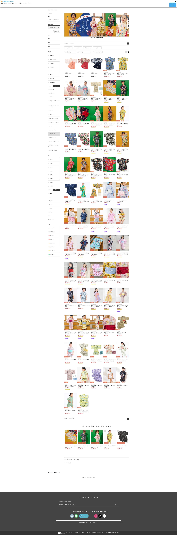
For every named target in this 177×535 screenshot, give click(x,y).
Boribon (51, 74)
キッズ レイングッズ (52, 129)
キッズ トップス (51, 93)
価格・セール (88, 47)
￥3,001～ (50, 212)
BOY (49, 38)
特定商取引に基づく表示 (79, 532)
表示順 (65, 52)
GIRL (49, 42)
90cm (51, 170)
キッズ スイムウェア (52, 137)
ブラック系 (52, 227)
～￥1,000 (50, 200)
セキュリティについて (88, 532)
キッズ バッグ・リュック (53, 118)
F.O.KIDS (52, 67)
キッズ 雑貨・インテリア (53, 150)
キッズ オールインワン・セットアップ (53, 101)
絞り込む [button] (56, 86)
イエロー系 (52, 250)
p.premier (52, 63)
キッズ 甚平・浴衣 (51, 133)
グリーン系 (52, 254)
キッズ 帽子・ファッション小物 (53, 146)
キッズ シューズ (51, 114)
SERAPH (52, 78)
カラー (97, 47)
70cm (51, 163)
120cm (51, 182)
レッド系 (52, 239)
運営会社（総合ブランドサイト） (99, 532)
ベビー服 (50, 126)
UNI (49, 46)
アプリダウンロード (173, 4)
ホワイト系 (52, 231)
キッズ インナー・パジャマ (53, 122)
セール (49, 215)
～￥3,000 (50, 208)
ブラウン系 (52, 246)
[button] (175, 1)
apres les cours (53, 59)
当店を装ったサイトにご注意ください (67, 504)
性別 (68, 47)
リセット (50, 86)
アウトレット (50, 219)
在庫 (94, 52)
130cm (51, 186)
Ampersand (52, 82)
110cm (51, 178)
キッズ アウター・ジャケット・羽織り (53, 106)
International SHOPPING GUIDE (66, 501)
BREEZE (52, 55)
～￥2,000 (50, 204)
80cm (51, 167)
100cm (51, 174)
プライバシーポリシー (70, 532)
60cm (51, 159)
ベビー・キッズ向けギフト (53, 141)
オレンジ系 (52, 243)
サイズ (77, 47)
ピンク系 (52, 235)
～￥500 (50, 196)
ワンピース (50, 110)
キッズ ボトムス (51, 96)
